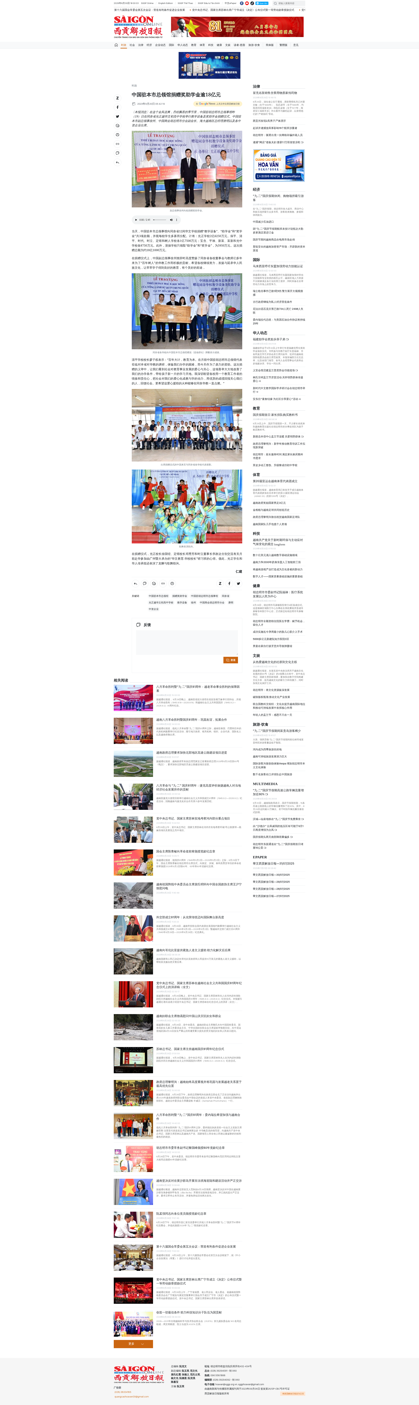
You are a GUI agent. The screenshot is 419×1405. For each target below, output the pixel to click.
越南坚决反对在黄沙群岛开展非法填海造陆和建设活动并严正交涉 (199, 1180)
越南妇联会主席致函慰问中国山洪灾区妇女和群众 (188, 1016)
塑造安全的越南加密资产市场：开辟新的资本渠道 (279, 248)
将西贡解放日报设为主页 (293, 1394)
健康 (219, 45)
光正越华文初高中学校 (161, 602)
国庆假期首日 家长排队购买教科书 (275, 414)
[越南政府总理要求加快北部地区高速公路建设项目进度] (133, 764)
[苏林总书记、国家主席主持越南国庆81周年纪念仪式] (133, 1060)
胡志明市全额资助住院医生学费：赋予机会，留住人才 (279, 623)
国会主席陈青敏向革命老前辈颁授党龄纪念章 (185, 851)
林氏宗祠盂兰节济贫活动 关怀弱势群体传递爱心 (278, 379)
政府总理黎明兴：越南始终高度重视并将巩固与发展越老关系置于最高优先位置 (199, 1083)
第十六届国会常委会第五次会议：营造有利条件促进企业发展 (196, 1246)
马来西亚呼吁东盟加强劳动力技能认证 (278, 266)
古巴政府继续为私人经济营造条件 (272, 301)
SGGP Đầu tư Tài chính (209, 3)
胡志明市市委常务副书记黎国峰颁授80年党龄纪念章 (190, 1147)
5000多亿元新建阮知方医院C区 (271, 639)
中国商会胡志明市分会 (212, 602)
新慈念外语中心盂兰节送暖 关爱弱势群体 (277, 436)
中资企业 (154, 609)
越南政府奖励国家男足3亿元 (269, 502)
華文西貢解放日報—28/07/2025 (271, 888)
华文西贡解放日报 (138, 26)
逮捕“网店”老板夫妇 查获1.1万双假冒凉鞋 (277, 142)
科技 (210, 45)
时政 (123, 45)
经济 (149, 45)
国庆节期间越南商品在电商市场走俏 (274, 239)
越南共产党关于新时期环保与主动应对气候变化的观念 (278, 542)
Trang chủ (116, 45)
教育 (193, 45)
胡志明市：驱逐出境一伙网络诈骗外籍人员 (278, 135)
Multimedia (265, 784)
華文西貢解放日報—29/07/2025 (271, 881)
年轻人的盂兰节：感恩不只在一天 (272, 714)
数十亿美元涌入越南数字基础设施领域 (275, 555)
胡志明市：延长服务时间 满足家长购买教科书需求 (278, 456)
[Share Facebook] (117, 107)
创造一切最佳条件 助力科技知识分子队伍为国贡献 (189, 1312)
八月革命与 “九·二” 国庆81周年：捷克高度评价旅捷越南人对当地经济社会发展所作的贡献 (198, 787)
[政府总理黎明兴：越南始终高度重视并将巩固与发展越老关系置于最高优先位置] (133, 1093)
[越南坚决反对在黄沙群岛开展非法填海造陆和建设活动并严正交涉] (133, 1192)
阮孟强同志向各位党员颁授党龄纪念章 (181, 1213)
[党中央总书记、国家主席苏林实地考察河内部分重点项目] (133, 830)
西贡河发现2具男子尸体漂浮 (269, 120)
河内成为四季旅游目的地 (267, 749)
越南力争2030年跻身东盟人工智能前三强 (277, 562)
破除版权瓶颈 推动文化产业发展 (271, 697)
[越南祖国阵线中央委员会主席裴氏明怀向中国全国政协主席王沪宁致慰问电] (133, 895)
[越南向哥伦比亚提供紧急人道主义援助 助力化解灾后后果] (133, 961)
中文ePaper (231, 3)
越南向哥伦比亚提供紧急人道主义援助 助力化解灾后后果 (193, 950)
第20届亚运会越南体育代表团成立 (275, 481)
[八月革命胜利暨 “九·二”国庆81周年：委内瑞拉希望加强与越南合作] (133, 1126)
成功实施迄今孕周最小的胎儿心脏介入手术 (278, 631)
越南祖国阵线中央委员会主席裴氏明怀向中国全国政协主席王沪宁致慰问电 (199, 886)
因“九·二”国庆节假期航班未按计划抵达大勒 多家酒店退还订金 (278, 230)
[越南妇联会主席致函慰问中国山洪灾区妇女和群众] (133, 1027)
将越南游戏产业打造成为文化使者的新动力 (278, 569)
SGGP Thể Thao (185, 3)
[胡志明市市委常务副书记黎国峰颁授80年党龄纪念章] (133, 1159)
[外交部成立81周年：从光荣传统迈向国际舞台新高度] (133, 928)
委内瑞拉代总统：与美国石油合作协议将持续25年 (279, 321)
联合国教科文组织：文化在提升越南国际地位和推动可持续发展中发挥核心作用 (279, 705)
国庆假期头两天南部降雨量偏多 (271, 836)
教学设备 (182, 602)
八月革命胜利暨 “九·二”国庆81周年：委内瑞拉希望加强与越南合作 (198, 1116)
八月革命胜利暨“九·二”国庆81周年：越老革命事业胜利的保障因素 (198, 688)
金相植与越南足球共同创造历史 (271, 509)
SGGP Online (147, 3)
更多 (131, 1344)
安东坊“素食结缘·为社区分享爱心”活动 (276, 399)
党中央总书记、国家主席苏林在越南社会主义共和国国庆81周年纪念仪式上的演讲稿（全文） (199, 985)
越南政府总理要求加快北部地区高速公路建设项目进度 (191, 752)
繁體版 (283, 45)
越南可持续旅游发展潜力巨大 (270, 756)
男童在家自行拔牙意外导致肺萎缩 (272, 646)
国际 (171, 45)
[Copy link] (117, 144)
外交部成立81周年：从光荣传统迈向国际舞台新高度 (190, 917)
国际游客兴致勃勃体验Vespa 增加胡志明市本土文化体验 (279, 765)
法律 (140, 45)
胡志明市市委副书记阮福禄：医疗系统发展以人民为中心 (278, 594)
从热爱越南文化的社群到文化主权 (275, 662)
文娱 (227, 45)
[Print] (117, 135)
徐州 (193, 602)
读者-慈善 (239, 45)
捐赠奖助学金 (179, 596)
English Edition (165, 3)
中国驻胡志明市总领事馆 (204, 596)
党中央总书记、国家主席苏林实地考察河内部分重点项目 (193, 818)
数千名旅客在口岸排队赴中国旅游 (272, 774)
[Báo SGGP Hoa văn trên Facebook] (242, 3)
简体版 (270, 45)
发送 (233, 660)
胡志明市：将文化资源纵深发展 (271, 690)
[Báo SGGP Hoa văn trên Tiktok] (252, 3)
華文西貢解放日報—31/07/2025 (273, 863)
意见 (296, 45)
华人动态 (182, 45)
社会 (132, 45)
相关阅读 (121, 680)
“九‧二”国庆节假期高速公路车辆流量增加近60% (278, 792)
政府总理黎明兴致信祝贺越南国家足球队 (276, 517)
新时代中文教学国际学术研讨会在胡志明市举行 (279, 390)
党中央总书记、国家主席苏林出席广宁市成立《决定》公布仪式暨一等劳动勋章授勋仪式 (149, 9)
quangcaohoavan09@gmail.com (132, 1396)
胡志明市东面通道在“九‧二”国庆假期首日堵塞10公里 (278, 846)
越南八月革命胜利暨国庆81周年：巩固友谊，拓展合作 (191, 719)
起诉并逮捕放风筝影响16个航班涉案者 (275, 128)
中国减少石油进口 (263, 221)
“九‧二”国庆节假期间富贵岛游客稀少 (277, 730)
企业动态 (160, 45)
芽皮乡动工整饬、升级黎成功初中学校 (275, 465)
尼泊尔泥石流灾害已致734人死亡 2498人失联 (278, 310)
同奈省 (225, 596)
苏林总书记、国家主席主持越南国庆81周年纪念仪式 (190, 1049)
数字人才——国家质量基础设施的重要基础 (278, 576)
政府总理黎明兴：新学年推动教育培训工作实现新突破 (279, 445)
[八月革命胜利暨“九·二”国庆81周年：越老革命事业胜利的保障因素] (133, 698)
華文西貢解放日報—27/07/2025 (271, 896)
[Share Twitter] (117, 116)
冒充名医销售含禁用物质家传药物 (275, 93)
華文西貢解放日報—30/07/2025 (271, 874)
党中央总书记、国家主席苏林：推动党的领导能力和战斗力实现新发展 (247, 9)
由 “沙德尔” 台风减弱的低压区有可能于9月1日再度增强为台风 (278, 828)
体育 (202, 45)
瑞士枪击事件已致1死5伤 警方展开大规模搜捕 (278, 292)
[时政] (117, 162)
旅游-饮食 (254, 45)
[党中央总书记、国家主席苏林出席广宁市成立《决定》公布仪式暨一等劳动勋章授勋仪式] (133, 1291)
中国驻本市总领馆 (158, 596)
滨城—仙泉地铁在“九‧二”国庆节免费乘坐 (277, 819)
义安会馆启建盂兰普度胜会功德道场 (274, 370)
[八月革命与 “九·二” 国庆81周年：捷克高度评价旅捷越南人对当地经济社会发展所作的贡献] (133, 797)
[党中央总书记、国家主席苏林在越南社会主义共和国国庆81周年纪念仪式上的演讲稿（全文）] (133, 994)
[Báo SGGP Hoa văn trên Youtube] (247, 3)
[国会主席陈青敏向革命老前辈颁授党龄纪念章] (133, 862)
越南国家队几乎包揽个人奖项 (270, 524)
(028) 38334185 (123, 1392)
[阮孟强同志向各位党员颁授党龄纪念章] (133, 1225)
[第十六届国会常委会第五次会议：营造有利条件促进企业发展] (133, 1258)
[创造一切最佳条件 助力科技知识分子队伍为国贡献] (133, 1323)
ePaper (260, 857)
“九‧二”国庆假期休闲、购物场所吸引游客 (278, 198)
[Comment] (117, 153)
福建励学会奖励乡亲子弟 (269, 339)
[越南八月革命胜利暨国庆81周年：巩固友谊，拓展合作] (133, 731)
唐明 (230, 602)
